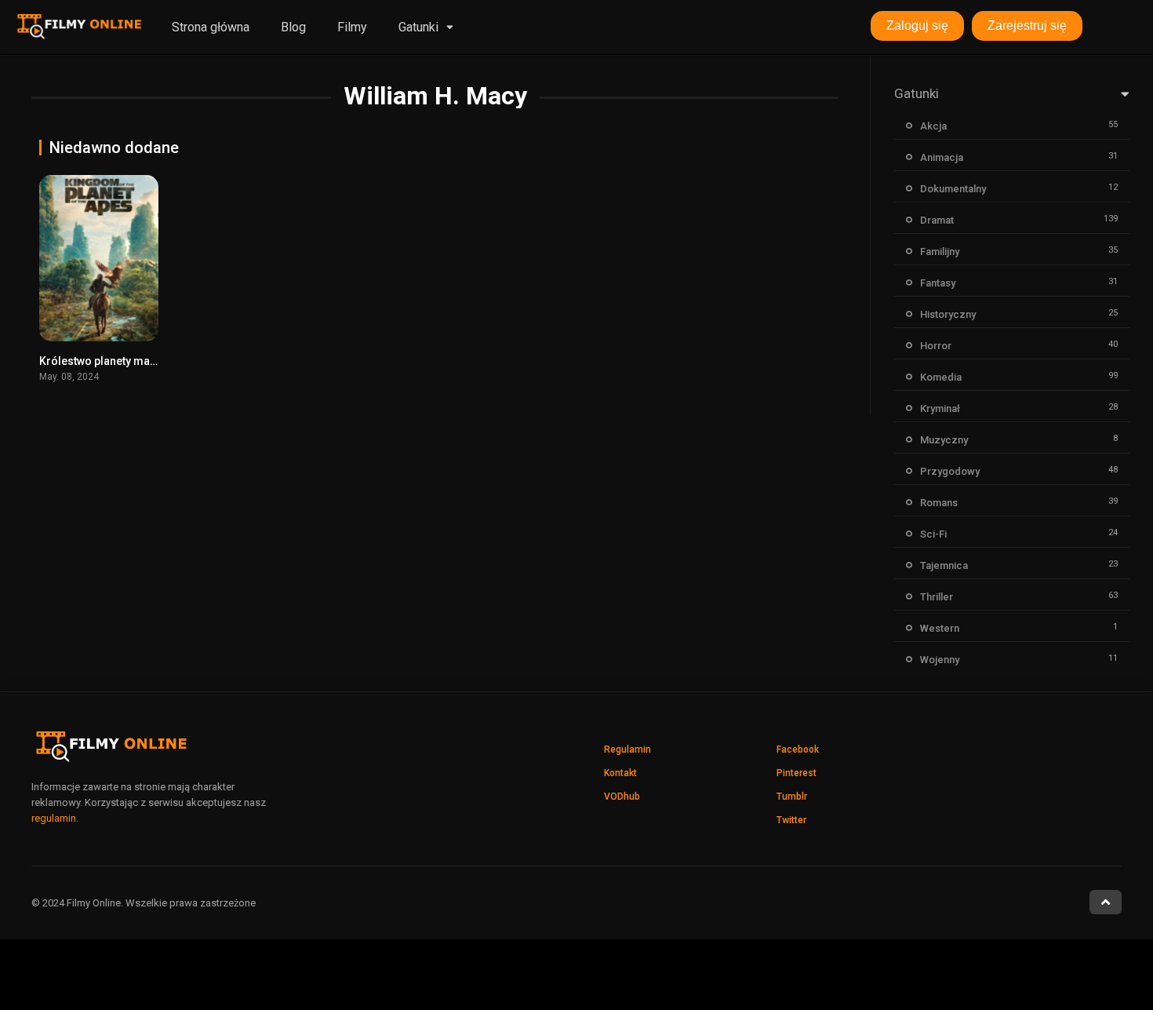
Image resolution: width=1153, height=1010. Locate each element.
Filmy (352, 27)
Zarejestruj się (1027, 25)
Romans (939, 503)
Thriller (936, 597)
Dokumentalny (953, 189)
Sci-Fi (933, 534)
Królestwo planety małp (99, 361)
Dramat (937, 220)
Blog (293, 27)
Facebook (798, 749)
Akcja (933, 126)
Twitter (791, 820)
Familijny (939, 251)
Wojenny (939, 659)
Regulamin (627, 749)
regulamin (53, 818)
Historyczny (948, 314)
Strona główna (210, 27)
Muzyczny (944, 440)
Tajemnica (944, 565)
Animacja (941, 157)
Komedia (941, 377)
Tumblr (792, 796)
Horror (935, 346)
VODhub (622, 796)
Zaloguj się (917, 25)
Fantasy (937, 283)
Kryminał (940, 408)
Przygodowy (950, 471)
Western (939, 628)
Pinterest (797, 773)
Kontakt (620, 773)
